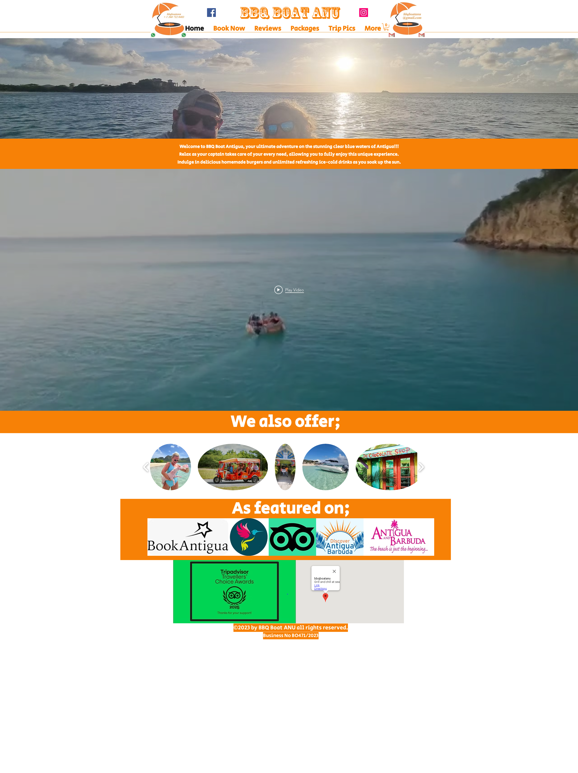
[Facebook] (211, 12)
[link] (386, 27)
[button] (289, 88)
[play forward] (421, 467)
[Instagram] (363, 12)
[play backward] (146, 467)
